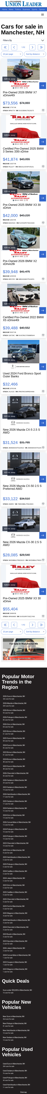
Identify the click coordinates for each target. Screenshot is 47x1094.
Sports (35, 9)
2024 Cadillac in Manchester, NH (15, 872)
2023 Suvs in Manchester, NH (14, 767)
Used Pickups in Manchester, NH (15, 1079)
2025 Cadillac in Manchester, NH (15, 893)
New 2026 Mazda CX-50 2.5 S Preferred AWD (22, 487)
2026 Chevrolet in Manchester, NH (15, 774)
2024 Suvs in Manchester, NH (14, 746)
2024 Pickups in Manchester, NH (15, 830)
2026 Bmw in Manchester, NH (14, 711)
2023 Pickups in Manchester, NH (15, 837)
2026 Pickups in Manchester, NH (15, 718)
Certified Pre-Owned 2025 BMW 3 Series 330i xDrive (23, 150)
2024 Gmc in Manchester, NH (14, 816)
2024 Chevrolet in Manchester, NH (15, 928)
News (11, 9)
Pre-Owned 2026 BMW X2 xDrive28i (20, 262)
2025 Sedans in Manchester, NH (15, 802)
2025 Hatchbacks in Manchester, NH (16, 858)
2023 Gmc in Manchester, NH (14, 886)
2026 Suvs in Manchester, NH (14, 697)
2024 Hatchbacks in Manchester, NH (16, 921)
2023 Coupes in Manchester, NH (15, 963)
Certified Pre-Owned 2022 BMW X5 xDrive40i (23, 319)
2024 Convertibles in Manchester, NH (17, 956)
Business (26, 9)
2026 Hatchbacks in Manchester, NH (16, 795)
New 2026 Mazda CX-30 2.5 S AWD (22, 543)
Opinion (42, 9)
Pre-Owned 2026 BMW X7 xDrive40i (20, 94)
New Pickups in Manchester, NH (15, 1024)
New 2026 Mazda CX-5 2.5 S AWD (21, 431)
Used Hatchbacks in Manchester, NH (16, 1086)
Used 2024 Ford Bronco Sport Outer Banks (22, 375)
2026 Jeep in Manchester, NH (14, 949)
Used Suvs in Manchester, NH (14, 1065)
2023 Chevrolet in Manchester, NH (15, 844)
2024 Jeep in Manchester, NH (14, 879)
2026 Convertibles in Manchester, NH (17, 823)
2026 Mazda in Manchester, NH (14, 704)
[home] (23, 3)
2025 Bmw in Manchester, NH (14, 732)
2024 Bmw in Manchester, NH (14, 760)
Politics (18, 9)
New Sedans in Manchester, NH (14, 1038)
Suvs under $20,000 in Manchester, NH (17, 991)
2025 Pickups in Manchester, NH (15, 865)
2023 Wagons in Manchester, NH (15, 970)
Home (4, 9)
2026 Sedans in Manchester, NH (15, 781)
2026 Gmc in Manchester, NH (14, 725)
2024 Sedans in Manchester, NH (15, 809)
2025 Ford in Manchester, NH (13, 907)
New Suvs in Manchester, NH (13, 1017)
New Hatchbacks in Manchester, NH (16, 1031)
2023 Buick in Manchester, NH (14, 935)
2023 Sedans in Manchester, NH (15, 788)
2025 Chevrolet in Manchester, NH (15, 900)
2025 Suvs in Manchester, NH (14, 739)
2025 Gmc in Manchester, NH (14, 851)
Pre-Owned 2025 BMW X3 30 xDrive (22, 206)
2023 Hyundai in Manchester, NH (15, 942)
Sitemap (23, 1092)
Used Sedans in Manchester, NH (15, 1072)
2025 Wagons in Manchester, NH (15, 914)
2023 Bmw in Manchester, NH (14, 753)
